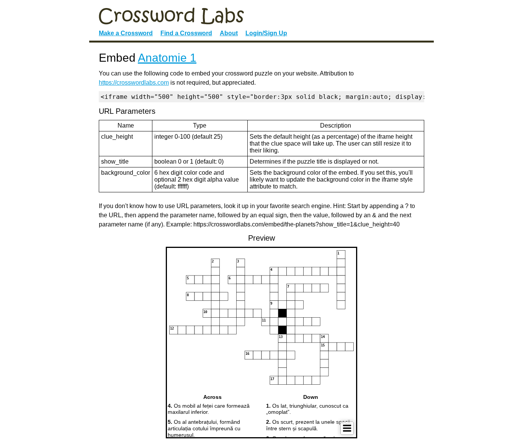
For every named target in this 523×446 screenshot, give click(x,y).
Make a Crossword (126, 33)
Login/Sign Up (266, 33)
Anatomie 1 (167, 57)
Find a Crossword (186, 33)
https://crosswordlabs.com (134, 82)
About (229, 33)
